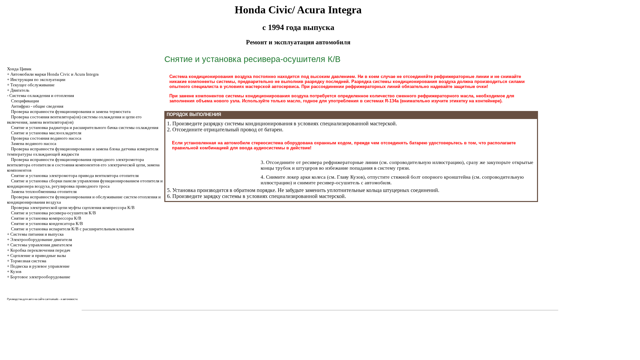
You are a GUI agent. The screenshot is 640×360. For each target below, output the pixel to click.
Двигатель (19, 90)
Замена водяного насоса (33, 143)
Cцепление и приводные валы (38, 255)
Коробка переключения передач (40, 250)
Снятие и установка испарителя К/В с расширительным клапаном (72, 228)
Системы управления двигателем (41, 244)
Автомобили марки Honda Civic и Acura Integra (54, 74)
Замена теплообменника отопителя (44, 191)
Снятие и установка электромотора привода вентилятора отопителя (75, 175)
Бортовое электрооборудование (40, 276)
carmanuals (51, 299)
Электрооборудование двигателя (41, 239)
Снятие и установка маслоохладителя (46, 132)
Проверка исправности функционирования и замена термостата (71, 111)
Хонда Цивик (19, 68)
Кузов (15, 271)
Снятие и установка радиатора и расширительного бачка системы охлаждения (84, 127)
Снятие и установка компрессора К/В (46, 218)
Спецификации (25, 100)
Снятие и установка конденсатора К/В (47, 223)
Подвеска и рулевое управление (40, 266)
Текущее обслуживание (32, 84)
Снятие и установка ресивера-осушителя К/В (53, 212)
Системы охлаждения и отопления (41, 95)
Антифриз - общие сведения (37, 106)
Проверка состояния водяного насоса (46, 138)
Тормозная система (28, 260)
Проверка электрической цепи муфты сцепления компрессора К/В (73, 207)
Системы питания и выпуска (37, 234)
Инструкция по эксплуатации (37, 79)
